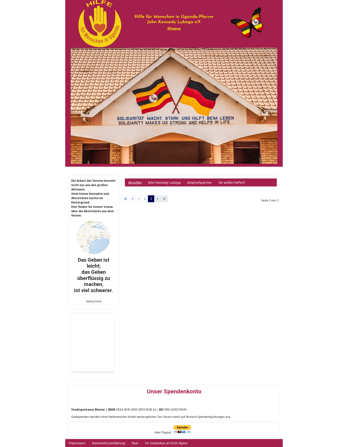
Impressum (77, 443)
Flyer (135, 443)
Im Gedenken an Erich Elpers (166, 443)
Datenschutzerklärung (108, 443)
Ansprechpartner (199, 182)
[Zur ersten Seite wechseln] (125, 198)
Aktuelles (135, 182)
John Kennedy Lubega (164, 182)
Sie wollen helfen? (231, 182)
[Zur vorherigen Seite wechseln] (132, 198)
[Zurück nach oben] (341, 440)
